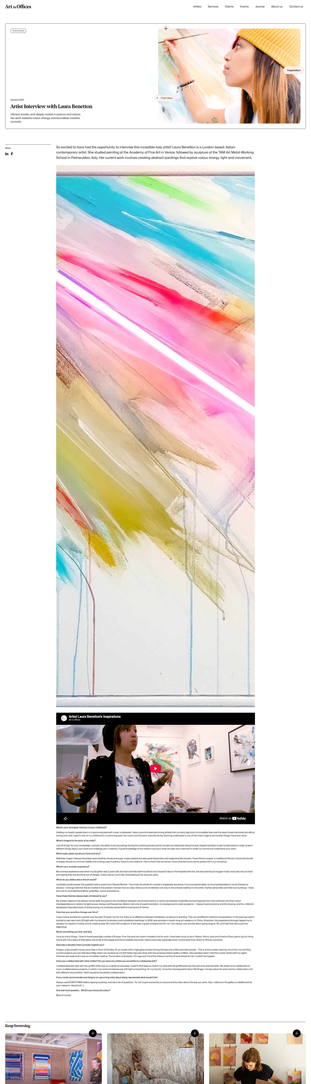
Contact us (296, 6)
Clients (229, 6)
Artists (197, 6)
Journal (260, 6)
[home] (18, 7)
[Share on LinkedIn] (6, 153)
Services (213, 6)
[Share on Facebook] (11, 153)
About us (276, 6)
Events (244, 6)
